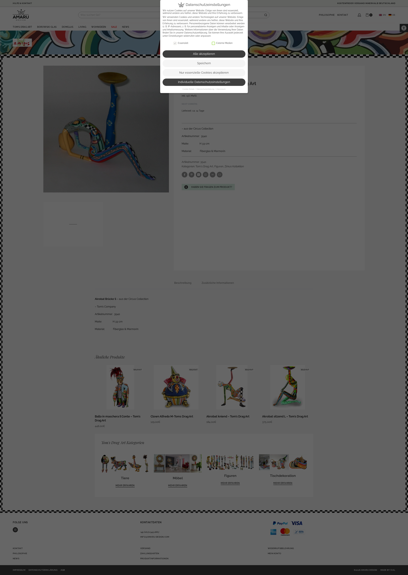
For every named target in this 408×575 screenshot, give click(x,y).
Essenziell (183, 43)
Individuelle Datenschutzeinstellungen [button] (204, 82)
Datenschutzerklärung (195, 32)
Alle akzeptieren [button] (204, 53)
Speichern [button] (204, 63)
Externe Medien (224, 43)
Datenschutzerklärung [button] (206, 89)
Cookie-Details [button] (188, 89)
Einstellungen (176, 36)
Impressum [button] (221, 89)
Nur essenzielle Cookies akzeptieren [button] (204, 72)
